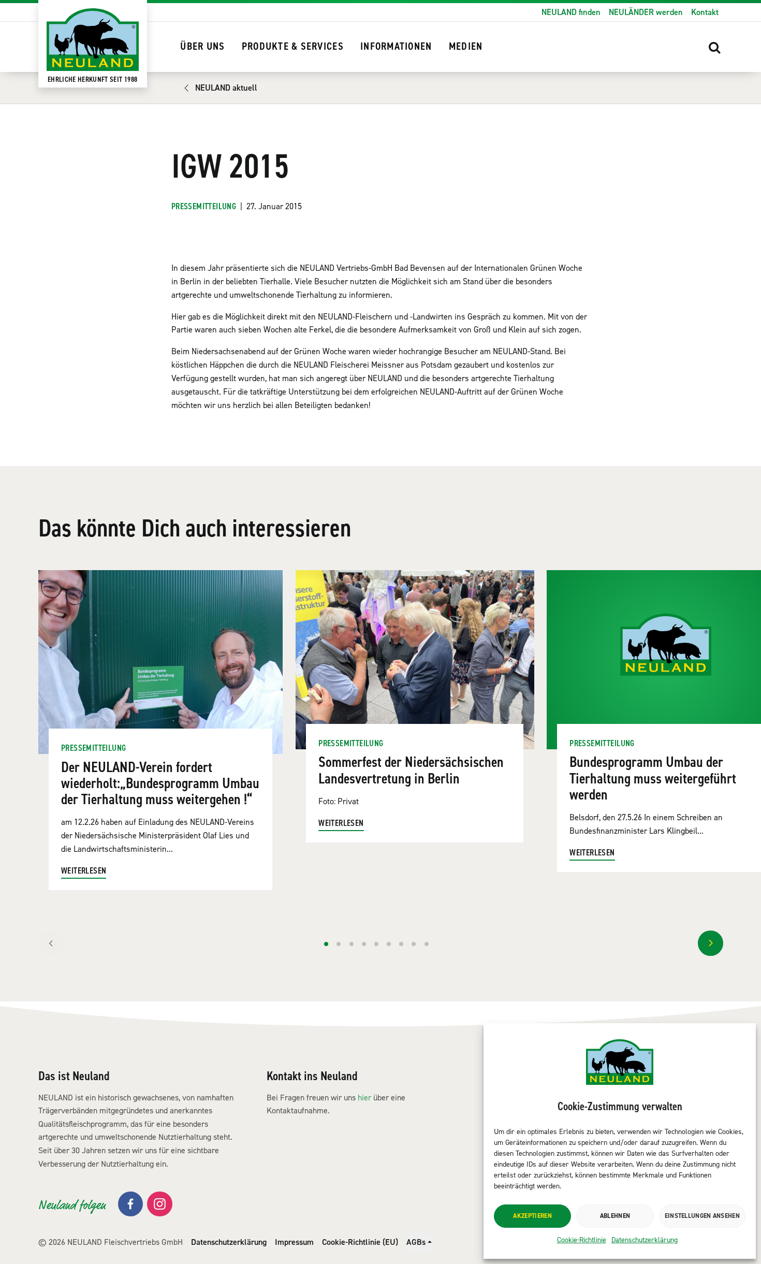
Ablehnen (615, 1216)
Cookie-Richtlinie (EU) (360, 1242)
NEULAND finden (571, 12)
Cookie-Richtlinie (581, 1240)
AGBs (416, 1242)
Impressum (294, 1242)
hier (364, 1097)
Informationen (396, 46)
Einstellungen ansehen (702, 1216)
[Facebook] (130, 1204)
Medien (466, 46)
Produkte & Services (293, 46)
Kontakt (705, 12)
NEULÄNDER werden (646, 12)
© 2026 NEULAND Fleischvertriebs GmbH (110, 1242)
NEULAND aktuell (226, 87)
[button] (714, 47)
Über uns (202, 46)
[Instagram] (159, 1204)
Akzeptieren (532, 1216)
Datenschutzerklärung (644, 1240)
